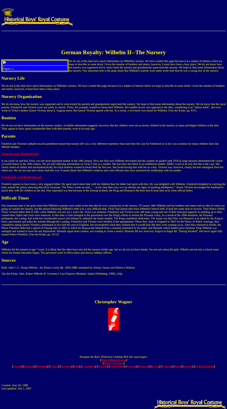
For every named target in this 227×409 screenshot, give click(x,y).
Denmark (41, 366)
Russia (155, 366)
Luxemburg (88, 366)
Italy (76, 366)
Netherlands (117, 366)
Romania (143, 366)
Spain (177, 366)
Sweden (187, 366)
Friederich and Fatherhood (21, 177)
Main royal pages (114, 363)
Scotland (167, 366)
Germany (66, 366)
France (54, 366)
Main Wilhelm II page (113, 360)
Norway (131, 366)
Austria (17, 366)
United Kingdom (204, 366)
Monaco (102, 366)
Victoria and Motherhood (20, 154)
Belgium (29, 366)
